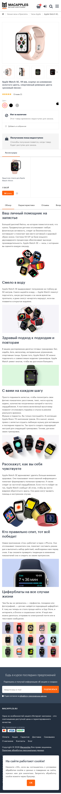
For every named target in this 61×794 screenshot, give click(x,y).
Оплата (5, 736)
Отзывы (45, 205)
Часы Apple (36, 13)
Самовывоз (49, 736)
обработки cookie (14, 769)
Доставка (36, 736)
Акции (15, 736)
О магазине (7, 740)
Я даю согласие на (25, 696)
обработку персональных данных (33, 695)
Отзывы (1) (17, 94)
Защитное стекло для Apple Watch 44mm (13, 179)
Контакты (20, 740)
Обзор (8, 205)
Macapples (25, 746)
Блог (30, 740)
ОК (30, 783)
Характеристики (26, 205)
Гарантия (25, 736)
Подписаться (50, 689)
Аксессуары (11, 153)
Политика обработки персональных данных (23, 750)
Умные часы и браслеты (17, 13)
